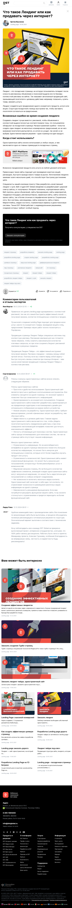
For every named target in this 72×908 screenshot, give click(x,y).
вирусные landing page (28, 262)
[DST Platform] (36, 156)
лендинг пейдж (37, 273)
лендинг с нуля (31, 278)
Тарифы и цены (24, 841)
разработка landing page (12, 257)
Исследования (59, 843)
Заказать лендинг (45, 717)
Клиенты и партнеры (61, 846)
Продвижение (41, 854)
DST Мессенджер (8, 865)
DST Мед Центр (7, 849)
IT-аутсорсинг (41, 838)
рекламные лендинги (24, 268)
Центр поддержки (42, 871)
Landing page (5, 615)
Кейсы (22, 862)
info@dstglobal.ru (10, 823)
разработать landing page (50, 257)
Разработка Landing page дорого (52, 732)
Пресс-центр (59, 841)
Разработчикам (41, 874)
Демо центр (23, 870)
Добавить (51, 4)
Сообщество (41, 866)
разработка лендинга (27, 252)
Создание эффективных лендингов (17, 605)
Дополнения (24, 865)
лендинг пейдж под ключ (12, 283)
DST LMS (5, 857)
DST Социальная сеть (9, 862)
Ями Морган (8, 307)
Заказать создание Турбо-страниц (17, 646)
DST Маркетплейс (8, 844)
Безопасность (24, 859)
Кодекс (57, 857)
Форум (39, 868)
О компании (58, 838)
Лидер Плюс (8, 507)
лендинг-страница (10, 252)
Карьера (57, 854)
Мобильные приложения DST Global (14, 795)
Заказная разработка (43, 841)
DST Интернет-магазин (10, 841)
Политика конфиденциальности (58, 900)
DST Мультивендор (8, 846)
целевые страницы (10, 262)
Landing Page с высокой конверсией (17, 717)
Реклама (40, 857)
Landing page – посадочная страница (54, 762)
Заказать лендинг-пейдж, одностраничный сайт (23, 682)
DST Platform (24, 838)
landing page (60, 252)
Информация (60, 836)
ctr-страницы (51, 268)
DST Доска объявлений (10, 854)
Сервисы (65, 4)
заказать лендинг (45, 278)
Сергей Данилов (9, 374)
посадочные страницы (11, 273)
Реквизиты (58, 859)
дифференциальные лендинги (49, 262)
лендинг (25, 273)
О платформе (25, 836)
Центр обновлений (26, 867)
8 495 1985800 (9, 813)
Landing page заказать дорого (14, 748)
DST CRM (5, 860)
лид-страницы (9, 268)
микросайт (39, 268)
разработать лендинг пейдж (13, 278)
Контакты (57, 862)
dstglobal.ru (40, 187)
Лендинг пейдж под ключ (48, 748)
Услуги (40, 836)
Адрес (5, 803)
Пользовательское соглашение (40, 900)
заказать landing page (45, 252)
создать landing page (31, 257)
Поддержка (42, 863)
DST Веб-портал (8, 852)
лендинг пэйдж (51, 273)
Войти (58, 4)
